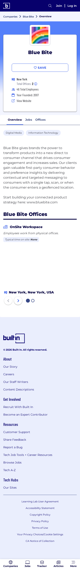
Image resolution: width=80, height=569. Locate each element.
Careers (8, 374)
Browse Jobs (12, 462)
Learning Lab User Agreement (40, 501)
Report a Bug (13, 447)
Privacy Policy (40, 521)
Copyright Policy (40, 514)
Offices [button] (40, 120)
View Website (24, 101)
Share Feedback (14, 440)
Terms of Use (40, 527)
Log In (72, 6)
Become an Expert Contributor (25, 414)
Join (59, 6)
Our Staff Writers (15, 382)
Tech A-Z (9, 470)
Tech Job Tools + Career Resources (27, 455)
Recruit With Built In (18, 407)
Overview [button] (15, 120)
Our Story (10, 367)
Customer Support (16, 432)
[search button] (50, 6)
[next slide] (18, 301)
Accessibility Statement (40, 508)
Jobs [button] (28, 120)
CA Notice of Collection (40, 540)
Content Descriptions (18, 389)
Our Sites (10, 487)
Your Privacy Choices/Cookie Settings (40, 534)
